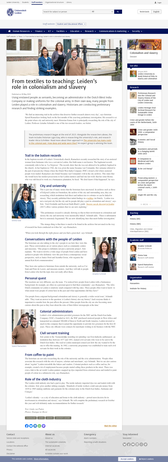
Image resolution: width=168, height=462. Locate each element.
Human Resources (21, 31)
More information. (41, 459)
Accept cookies (127, 459)
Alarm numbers (90, 438)
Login (159, 3)
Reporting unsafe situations (95, 442)
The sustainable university (55, 442)
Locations (10, 442)
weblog (90, 198)
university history (63, 418)
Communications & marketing (113, 31)
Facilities (60, 31)
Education (74, 31)
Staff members (37, 2)
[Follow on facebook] (129, 444)
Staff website (11, 36)
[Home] (9, 31)
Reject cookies (147, 459)
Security (136, 31)
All (93, 11)
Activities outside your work (56, 453)
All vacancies (50, 449)
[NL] (144, 12)
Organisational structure (54, 2)
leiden (41, 418)
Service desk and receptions (18, 438)
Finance (39, 31)
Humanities (134, 283)
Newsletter (127, 438)
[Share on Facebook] (27, 426)
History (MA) (135, 224)
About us (49, 438)
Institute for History (138, 288)
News (20, 36)
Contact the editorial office (17, 446)
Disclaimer (11, 453)
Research (89, 31)
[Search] (118, 12)
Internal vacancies (52, 446)
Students (25, 2)
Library (69, 2)
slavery (50, 418)
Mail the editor (110, 426)
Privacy (9, 449)
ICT (49, 31)
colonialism (30, 418)
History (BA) (135, 219)
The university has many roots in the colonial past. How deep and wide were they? (70, 142)
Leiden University (13, 2)
